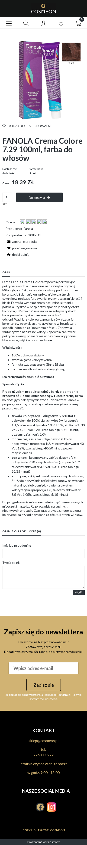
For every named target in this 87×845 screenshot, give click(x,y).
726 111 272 (43, 755)
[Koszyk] (78, 23)
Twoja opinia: (11, 562)
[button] (8, 23)
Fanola (28, 229)
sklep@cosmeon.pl (43, 740)
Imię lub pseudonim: (16, 545)
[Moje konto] (43, 23)
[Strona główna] (43, 8)
